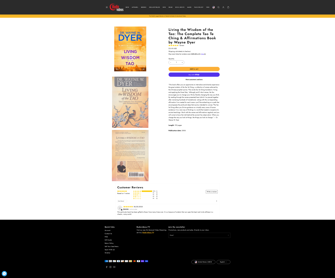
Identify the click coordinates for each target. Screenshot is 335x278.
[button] (107, 7)
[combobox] (218, 8)
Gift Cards (108, 240)
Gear (171, 7)
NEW (127, 7)
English (222, 262)
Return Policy (109, 243)
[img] (128, 207)
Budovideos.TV (143, 227)
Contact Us (108, 233)
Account (107, 230)
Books (143, 7)
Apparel (135, 7)
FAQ (106, 237)
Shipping (172, 51)
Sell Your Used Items (111, 246)
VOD (207, 7)
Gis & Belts (180, 7)
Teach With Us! (110, 250)
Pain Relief (198, 7)
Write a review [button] (212, 192)
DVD (164, 7)
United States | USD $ (205, 262)
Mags (189, 7)
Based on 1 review (123, 193)
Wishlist (107, 253)
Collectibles (154, 7)
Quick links (110, 227)
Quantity (171, 59)
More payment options (194, 79)
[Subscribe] (228, 235)
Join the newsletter (177, 227)
